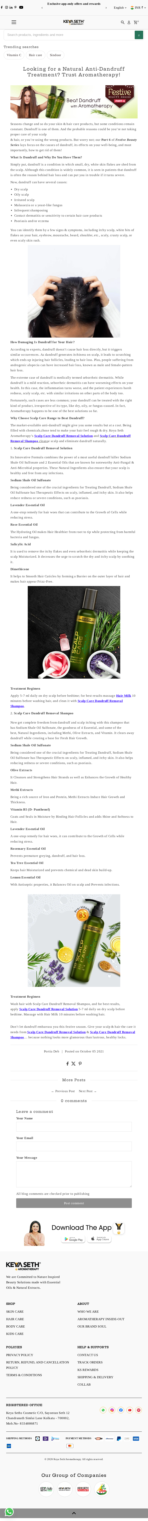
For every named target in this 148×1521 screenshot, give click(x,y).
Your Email (24, 1138)
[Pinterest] (15, 7)
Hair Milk (123, 696)
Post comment (74, 1203)
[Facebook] (1, 7)
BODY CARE (15, 1326)
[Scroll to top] (74, 1513)
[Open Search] (122, 22)
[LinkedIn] (11, 7)
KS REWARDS (87, 1370)
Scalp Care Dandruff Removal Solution (63, 436)
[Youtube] (21, 7)
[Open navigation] (13, 22)
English (119, 7)
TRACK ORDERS (90, 1362)
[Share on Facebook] (67, 1064)
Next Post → (88, 1091)
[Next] (106, 7)
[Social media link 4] (101, 1489)
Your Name (24, 1118)
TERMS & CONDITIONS (24, 1375)
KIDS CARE (15, 1334)
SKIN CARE (15, 1311)
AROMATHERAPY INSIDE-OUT (100, 1319)
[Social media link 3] (83, 1489)
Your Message (26, 1158)
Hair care (35, 55)
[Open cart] (136, 22)
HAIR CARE (15, 1319)
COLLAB (84, 1384)
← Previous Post (63, 1091)
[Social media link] (103, 1410)
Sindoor (55, 55)
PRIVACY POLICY (19, 1355)
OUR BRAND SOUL (91, 1326)
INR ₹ (139, 7)
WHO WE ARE (88, 1311)
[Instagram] (6, 7)
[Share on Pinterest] (80, 1064)
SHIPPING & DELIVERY (95, 1377)
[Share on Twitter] (74, 1064)
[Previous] (42, 7)
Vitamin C (14, 55)
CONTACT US (87, 1355)
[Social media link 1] (46, 1489)
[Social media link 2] (64, 1489)
